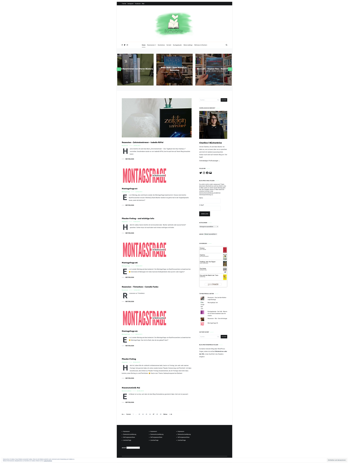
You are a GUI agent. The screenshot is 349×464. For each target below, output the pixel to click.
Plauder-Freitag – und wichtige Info (138, 218)
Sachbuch (172, 72)
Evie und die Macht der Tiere (209, 275)
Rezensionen (151, 45)
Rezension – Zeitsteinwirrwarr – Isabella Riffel (142, 142)
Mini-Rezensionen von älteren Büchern (135, 68)
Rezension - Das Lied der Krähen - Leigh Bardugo (217, 298)
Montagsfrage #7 (129, 188)
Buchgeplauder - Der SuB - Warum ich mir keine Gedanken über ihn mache (217, 313)
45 (147, 414)
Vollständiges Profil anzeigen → (209, 161)
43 (140, 414)
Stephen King (203, 269)
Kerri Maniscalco (204, 263)
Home (143, 45)
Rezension (129, 71)
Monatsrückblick (126, 391)
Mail (143, 3)
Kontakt (169, 45)
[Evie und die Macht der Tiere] (225, 279)
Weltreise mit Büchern (200, 45)
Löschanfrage (127, 440)
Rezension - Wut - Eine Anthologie (217, 318)
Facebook (138, 3)
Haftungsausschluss (129, 437)
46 (150, 414)
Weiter (165, 414)
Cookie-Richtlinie (48, 460)
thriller (214, 71)
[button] (118, 69)
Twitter (124, 3)
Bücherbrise (161, 45)
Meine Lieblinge (188, 45)
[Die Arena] (225, 273)
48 (157, 414)
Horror (200, 71)
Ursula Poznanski (204, 256)
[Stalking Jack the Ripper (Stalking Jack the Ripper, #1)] (225, 266)
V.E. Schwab (203, 249)
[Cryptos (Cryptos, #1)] (225, 259)
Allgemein (125, 221)
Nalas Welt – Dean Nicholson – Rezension (174, 69)
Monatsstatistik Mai (131, 387)
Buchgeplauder (177, 45)
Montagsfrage (126, 191)
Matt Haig (203, 276)
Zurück (128, 414)
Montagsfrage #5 (130, 331)
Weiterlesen (129, 159)
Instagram (131, 3)
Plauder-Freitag (129, 359)
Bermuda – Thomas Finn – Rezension (213, 68)
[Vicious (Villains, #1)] (225, 252)
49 (161, 414)
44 (143, 414)
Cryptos (202, 255)
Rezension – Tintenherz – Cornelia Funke (140, 286)
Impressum (126, 431)
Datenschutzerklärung (129, 434)
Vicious (202, 248)
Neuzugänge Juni (213, 302)
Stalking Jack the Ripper (207, 262)
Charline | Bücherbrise (210, 143)
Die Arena (203, 268)
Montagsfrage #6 (130, 262)
